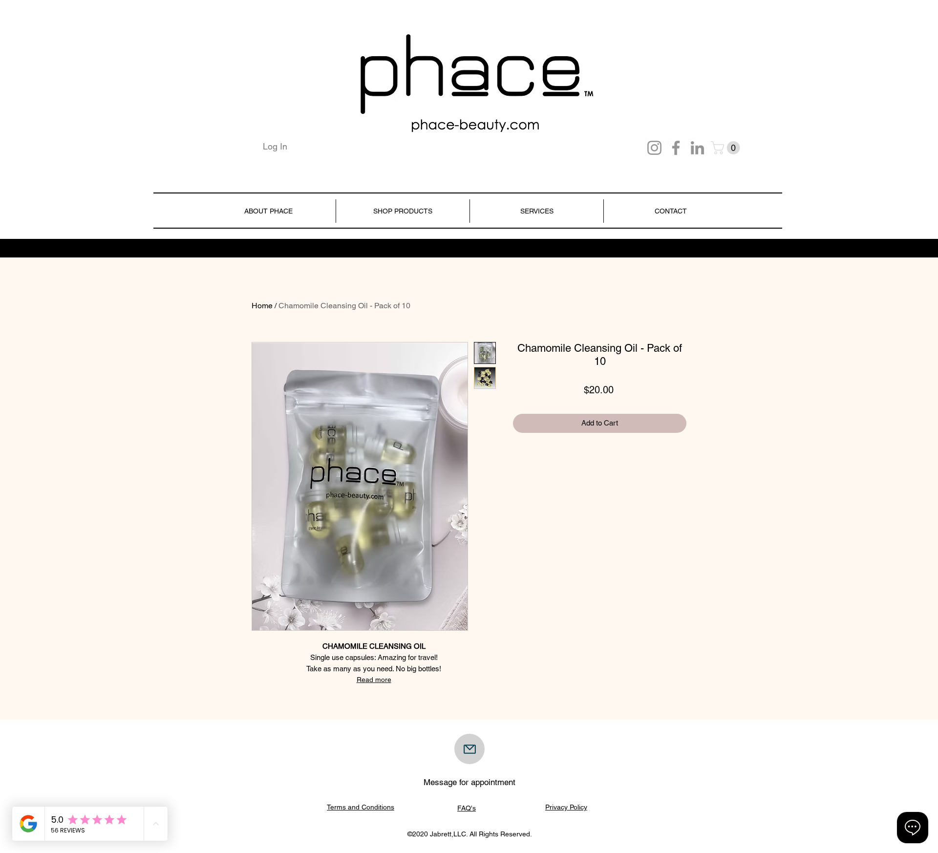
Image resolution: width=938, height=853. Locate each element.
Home (262, 305)
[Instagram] (654, 147)
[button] (727, 147)
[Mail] (469, 749)
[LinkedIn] (697, 147)
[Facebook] (675, 147)
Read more (374, 679)
